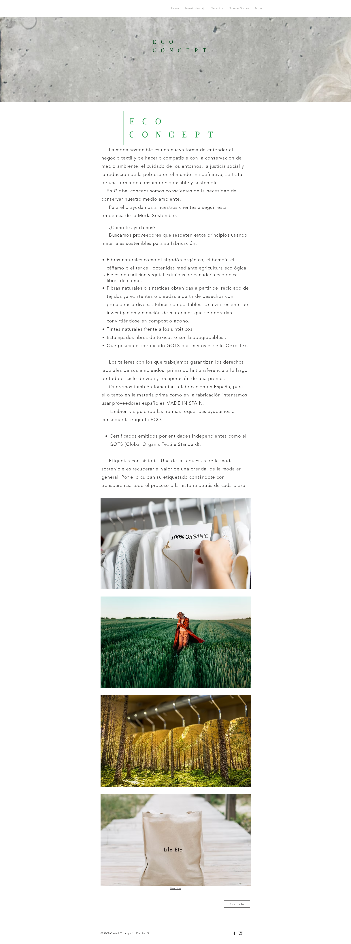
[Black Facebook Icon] (234, 933)
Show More (175, 888)
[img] (176, 543)
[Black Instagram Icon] (240, 933)
